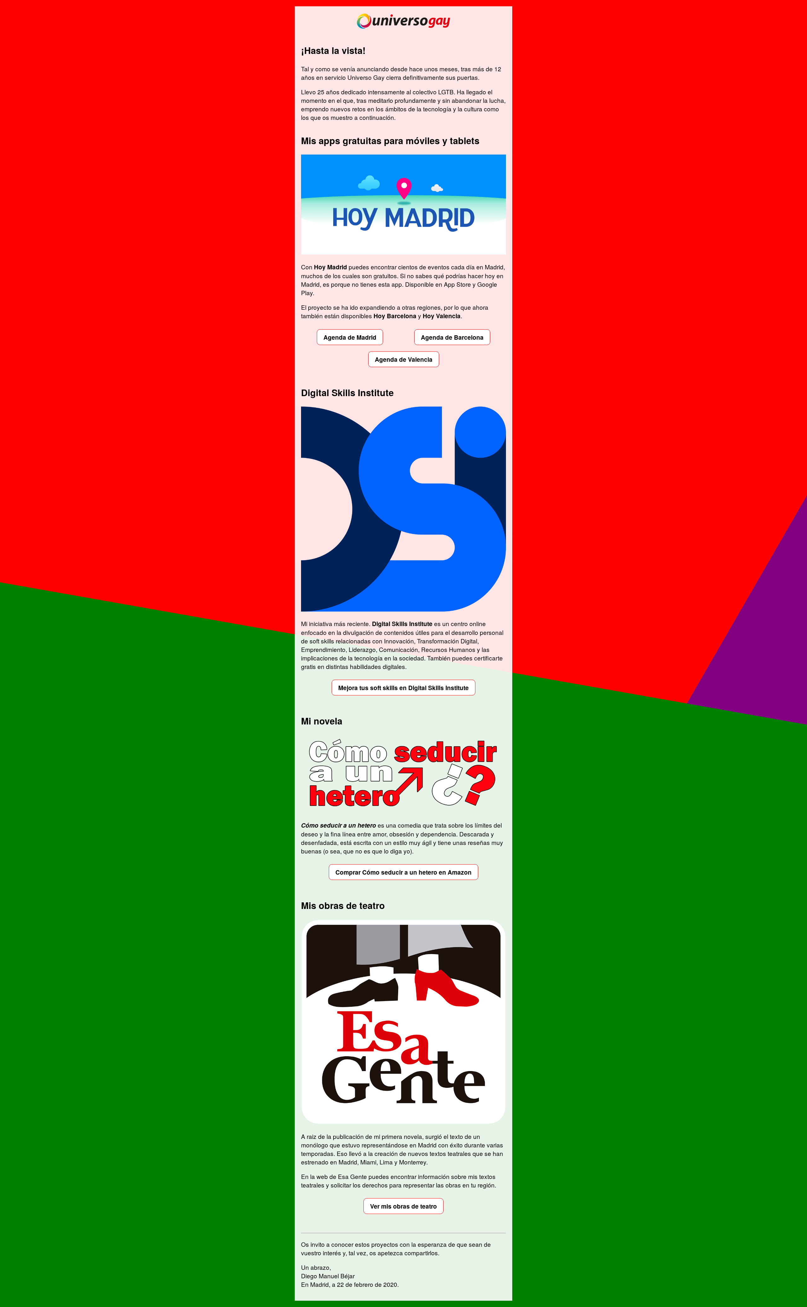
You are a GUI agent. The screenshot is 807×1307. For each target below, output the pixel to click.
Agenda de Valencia (404, 359)
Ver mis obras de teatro (403, 1206)
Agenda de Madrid (349, 337)
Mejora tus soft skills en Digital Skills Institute (403, 687)
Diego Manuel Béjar (328, 1275)
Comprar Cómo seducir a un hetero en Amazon (403, 872)
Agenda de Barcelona (452, 337)
